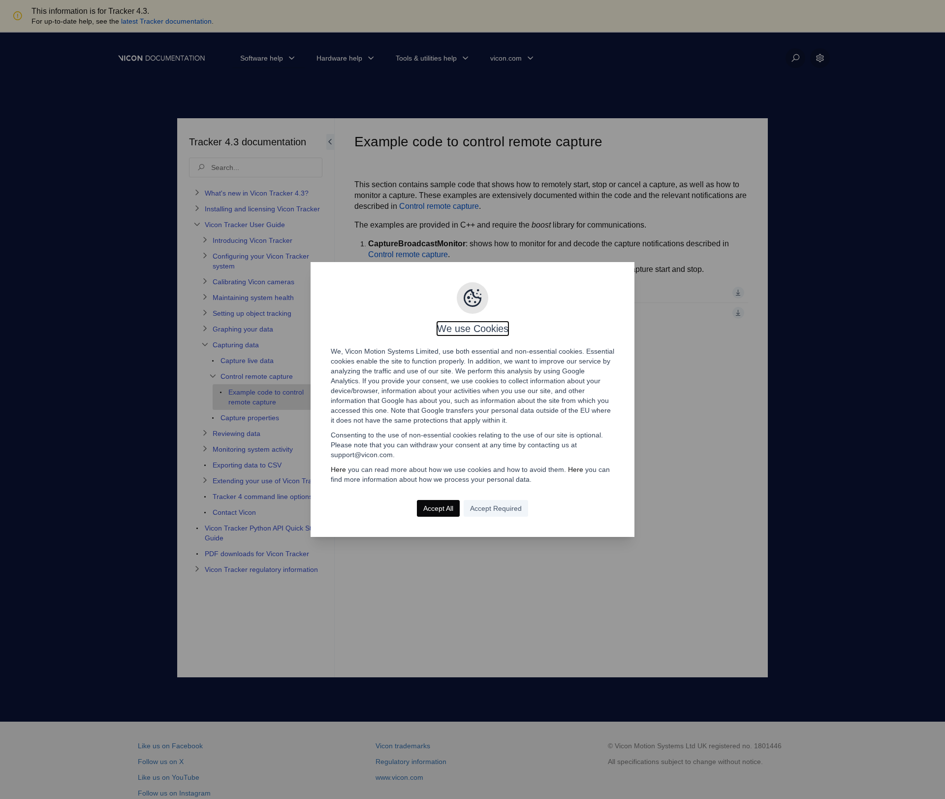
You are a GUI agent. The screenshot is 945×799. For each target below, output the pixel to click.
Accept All (438, 508)
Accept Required (496, 508)
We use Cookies (472, 328)
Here (338, 469)
